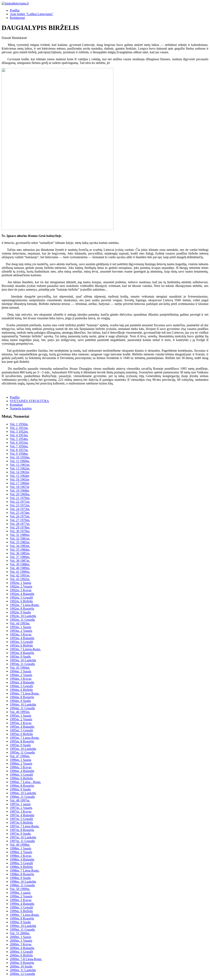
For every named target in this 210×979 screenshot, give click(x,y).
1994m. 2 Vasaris (21, 675)
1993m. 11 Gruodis (22, 664)
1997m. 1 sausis (20, 804)
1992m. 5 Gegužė (21, 597)
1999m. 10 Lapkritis (23, 926)
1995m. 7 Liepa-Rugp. (24, 737)
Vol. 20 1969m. (20, 494)
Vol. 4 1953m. (19, 435)
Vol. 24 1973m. (20, 509)
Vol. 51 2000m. (20, 933)
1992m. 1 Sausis (20, 582)
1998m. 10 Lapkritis (23, 881)
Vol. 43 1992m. (20, 579)
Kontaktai (16, 404)
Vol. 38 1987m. (20, 560)
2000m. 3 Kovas (20, 944)
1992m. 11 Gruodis (22, 619)
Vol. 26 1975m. (20, 516)
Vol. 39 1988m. (20, 564)
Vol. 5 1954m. (19, 439)
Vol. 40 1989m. (20, 568)
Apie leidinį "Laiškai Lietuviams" (31, 14)
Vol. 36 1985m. (20, 553)
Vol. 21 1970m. (20, 498)
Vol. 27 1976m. (20, 520)
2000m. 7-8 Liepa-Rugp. (26, 959)
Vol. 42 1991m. (20, 575)
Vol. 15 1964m (19, 476)
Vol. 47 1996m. (20, 756)
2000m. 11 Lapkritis (23, 970)
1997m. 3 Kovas (20, 811)
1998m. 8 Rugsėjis (22, 874)
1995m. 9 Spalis (20, 745)
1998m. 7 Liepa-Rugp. (24, 870)
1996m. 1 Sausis (20, 760)
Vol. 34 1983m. (20, 546)
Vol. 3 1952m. (19, 431)
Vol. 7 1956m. (19, 446)
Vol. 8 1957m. (19, 450)
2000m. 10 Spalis (21, 966)
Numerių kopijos (21, 408)
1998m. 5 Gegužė (21, 863)
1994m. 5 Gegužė (21, 686)
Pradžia (14, 10)
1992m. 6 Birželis (21, 601)
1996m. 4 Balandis (22, 771)
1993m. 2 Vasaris (21, 630)
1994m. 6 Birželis (21, 689)
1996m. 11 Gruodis (22, 796)
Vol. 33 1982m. (20, 542)
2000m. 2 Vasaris (21, 940)
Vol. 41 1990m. (20, 571)
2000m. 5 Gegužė (21, 951)
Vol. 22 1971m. (20, 501)
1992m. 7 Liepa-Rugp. (24, 605)
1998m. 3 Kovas (20, 855)
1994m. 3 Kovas (20, 678)
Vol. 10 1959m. (20, 457)
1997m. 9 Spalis (20, 833)
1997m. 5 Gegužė (21, 819)
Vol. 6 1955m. (19, 442)
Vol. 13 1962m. (20, 468)
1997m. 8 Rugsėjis (22, 830)
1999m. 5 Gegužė (21, 907)
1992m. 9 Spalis (20, 612)
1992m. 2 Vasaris (21, 586)
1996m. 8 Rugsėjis (22, 785)
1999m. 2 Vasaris (21, 896)
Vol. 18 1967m (19, 487)
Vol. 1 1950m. (19, 424)
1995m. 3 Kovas (20, 723)
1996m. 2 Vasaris (21, 763)
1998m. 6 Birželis (21, 867)
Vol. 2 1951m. (19, 428)
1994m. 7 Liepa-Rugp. (24, 693)
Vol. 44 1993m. (20, 623)
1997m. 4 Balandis (22, 815)
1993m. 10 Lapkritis (23, 660)
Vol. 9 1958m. (19, 453)
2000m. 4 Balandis (22, 948)
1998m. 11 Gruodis (22, 885)
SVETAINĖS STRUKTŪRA (29, 401)
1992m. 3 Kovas (20, 590)
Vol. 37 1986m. (20, 557)
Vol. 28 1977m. (20, 523)
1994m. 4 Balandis (22, 682)
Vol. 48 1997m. (20, 800)
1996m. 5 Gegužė (21, 774)
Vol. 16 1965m (19, 479)
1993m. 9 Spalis (20, 656)
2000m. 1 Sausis (20, 937)
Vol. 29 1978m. (20, 527)
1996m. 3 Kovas (20, 767)
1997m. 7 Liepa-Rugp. (24, 826)
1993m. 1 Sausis (20, 627)
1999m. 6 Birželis (21, 911)
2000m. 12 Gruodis (22, 974)
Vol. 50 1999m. (20, 889)
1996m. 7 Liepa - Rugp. (25, 782)
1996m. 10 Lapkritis (23, 793)
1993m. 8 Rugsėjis (22, 653)
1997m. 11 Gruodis (22, 841)
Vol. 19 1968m (19, 490)
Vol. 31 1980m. (20, 535)
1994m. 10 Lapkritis (23, 704)
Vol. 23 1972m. (20, 505)
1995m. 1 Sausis (20, 715)
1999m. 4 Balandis (22, 903)
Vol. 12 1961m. (20, 464)
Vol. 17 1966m (19, 483)
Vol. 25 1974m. (20, 512)
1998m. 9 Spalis (20, 878)
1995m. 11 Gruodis (22, 752)
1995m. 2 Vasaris (21, 719)
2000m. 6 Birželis (21, 955)
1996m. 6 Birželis (21, 778)
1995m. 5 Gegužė (21, 730)
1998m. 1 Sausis (20, 848)
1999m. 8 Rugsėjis (22, 918)
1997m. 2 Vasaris (21, 808)
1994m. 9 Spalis (20, 701)
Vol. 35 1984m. (20, 549)
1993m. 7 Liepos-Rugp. (25, 649)
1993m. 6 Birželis (21, 645)
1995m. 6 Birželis (21, 734)
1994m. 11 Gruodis (22, 708)
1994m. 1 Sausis (20, 671)
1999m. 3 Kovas (20, 900)
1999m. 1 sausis (20, 892)
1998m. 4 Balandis (22, 859)
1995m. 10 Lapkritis (23, 748)
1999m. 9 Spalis (20, 922)
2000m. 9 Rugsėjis (22, 962)
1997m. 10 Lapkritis (23, 837)
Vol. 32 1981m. (20, 538)
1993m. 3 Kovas (20, 634)
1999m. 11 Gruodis (22, 929)
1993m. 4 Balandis (22, 638)
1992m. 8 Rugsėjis (22, 608)
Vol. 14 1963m (19, 472)
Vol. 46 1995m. (20, 712)
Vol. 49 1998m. (20, 844)
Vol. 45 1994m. (20, 667)
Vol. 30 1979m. (20, 531)
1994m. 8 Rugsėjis (22, 697)
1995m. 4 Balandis (22, 726)
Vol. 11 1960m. (20, 461)
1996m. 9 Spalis (20, 789)
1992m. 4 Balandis (22, 594)
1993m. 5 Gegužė (21, 642)
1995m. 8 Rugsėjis (22, 741)
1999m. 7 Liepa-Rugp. (24, 914)
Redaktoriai (17, 17)
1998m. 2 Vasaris (21, 852)
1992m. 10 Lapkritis (23, 616)
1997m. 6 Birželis (21, 822)
